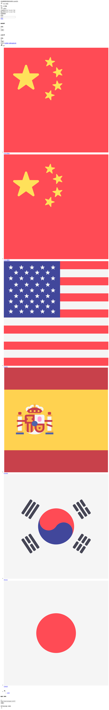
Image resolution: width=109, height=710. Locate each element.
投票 (2, 30)
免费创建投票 (12, 43)
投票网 (6, 43)
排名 (2, 18)
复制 (2, 703)
